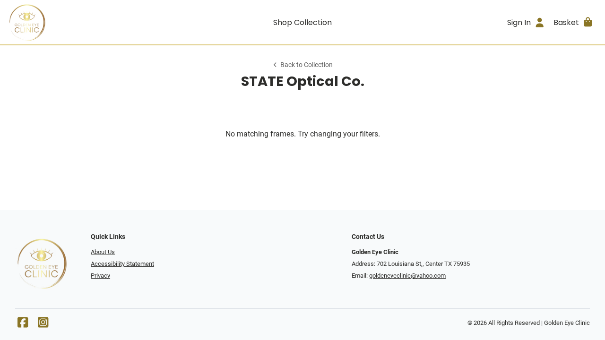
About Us (103, 251)
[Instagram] (43, 324)
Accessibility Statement (122, 263)
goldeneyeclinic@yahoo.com (407, 275)
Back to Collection (306, 65)
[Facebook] (22, 324)
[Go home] (81, 22)
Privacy (100, 275)
